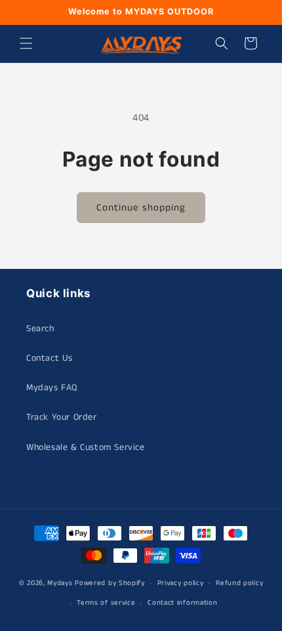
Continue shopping (141, 207)
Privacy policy (180, 583)
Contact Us (49, 358)
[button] (26, 43)
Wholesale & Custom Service (85, 447)
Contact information (182, 603)
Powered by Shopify (110, 583)
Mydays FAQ (51, 387)
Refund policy (239, 583)
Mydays (59, 583)
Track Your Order (61, 417)
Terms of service (106, 603)
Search (40, 328)
